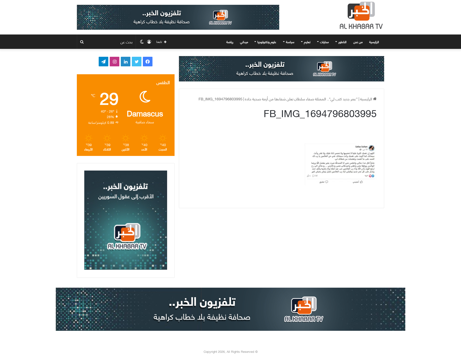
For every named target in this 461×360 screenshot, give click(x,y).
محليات (324, 42)
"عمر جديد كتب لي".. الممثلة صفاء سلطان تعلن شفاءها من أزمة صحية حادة (301, 98)
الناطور (342, 42)
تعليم (307, 42)
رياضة (229, 42)
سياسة (290, 42)
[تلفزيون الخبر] (360, 15)
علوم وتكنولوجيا (266, 42)
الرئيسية (374, 42)
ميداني (244, 42)
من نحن (358, 42)
